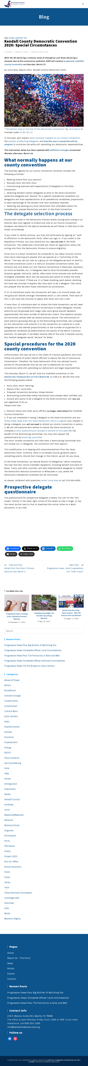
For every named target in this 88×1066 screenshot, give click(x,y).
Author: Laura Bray (16, 38)
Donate (8, 732)
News (10, 963)
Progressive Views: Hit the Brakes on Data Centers (29, 666)
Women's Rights (12, 918)
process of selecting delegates (23, 141)
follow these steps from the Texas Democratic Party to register (35, 421)
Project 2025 (10, 856)
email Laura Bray (50, 480)
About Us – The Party (18, 958)
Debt (6, 721)
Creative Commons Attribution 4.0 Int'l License (54, 1061)
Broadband (10, 690)
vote (25, 38)
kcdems (9, 52)
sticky (7, 882)
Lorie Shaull (74, 129)
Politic (7, 851)
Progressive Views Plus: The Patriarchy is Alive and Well (32, 655)
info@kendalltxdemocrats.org (23, 1027)
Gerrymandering (12, 763)
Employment (10, 742)
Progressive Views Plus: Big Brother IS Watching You (30, 645)
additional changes (59, 150)
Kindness (8, 804)
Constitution (10, 706)
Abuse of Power (12, 680)
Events (11, 973)
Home (10, 953)
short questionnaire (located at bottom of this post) (42, 431)
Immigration (10, 784)
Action (7, 685)
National (8, 820)
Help (6, 773)
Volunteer (9, 903)
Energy (7, 747)
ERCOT (7, 752)
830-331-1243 (32, 1023)
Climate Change (12, 695)
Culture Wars (11, 711)
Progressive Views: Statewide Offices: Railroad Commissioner (34, 660)
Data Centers (11, 716)
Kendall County (37, 52)
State (7, 872)
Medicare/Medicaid (13, 815)
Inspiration (10, 789)
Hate (6, 768)
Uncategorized (11, 898)
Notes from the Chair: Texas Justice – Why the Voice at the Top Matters (71, 613)
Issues (7, 794)
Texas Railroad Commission (18, 892)
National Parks (11, 825)
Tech (6, 887)
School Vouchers (12, 867)
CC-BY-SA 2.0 (26, 132)
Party (46, 52)
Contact (11, 979)
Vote (6, 908)
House (7, 778)
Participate (10, 835)
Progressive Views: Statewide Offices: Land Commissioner (33, 650)
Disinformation (12, 726)
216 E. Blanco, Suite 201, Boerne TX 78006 (30, 1016)
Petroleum (9, 846)
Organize (8, 830)
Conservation (11, 701)
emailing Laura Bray (32, 437)
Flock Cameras (11, 758)
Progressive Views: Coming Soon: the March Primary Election (17, 616)
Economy (9, 737)
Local (7, 809)
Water (7, 913)
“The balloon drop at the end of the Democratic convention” (34, 129)
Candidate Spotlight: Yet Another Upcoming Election (44, 615)
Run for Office (11, 861)
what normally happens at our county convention (55, 138)
